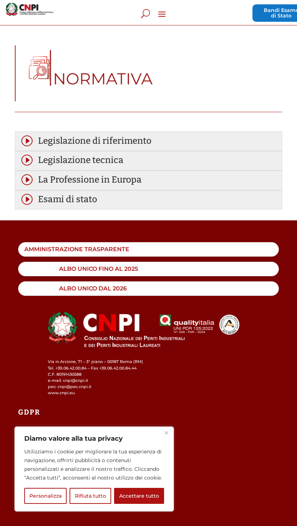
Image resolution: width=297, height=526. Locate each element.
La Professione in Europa (90, 179)
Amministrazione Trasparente (76, 249)
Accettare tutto (139, 496)
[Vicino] (166, 432)
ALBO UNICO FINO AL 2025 (98, 268)
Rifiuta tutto (90, 496)
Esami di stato (67, 199)
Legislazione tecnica (81, 160)
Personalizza (45, 496)
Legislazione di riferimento (94, 140)
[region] (94, 469)
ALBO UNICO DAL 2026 (93, 288)
